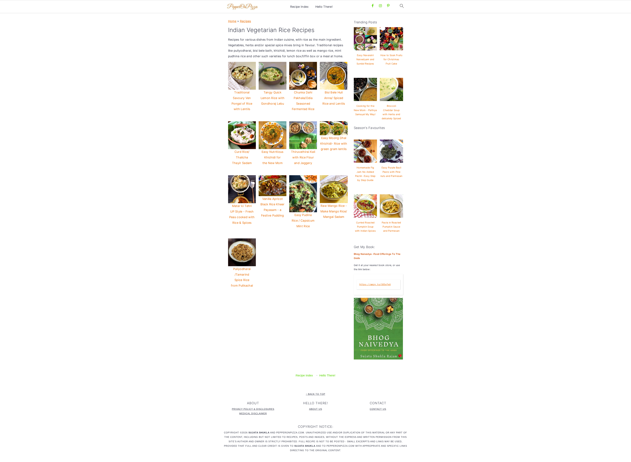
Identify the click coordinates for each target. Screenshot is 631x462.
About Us (315, 409)
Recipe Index (299, 6)
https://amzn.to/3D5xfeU (375, 284)
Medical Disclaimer (253, 413)
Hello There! (324, 6)
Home (232, 21)
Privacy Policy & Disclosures (253, 409)
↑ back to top (315, 394)
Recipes (245, 21)
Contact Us (378, 409)
